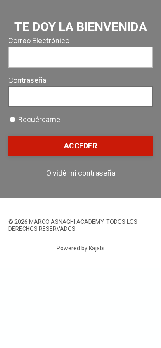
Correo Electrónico (38, 40)
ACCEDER (80, 145)
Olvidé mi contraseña (80, 173)
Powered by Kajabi (80, 248)
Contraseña (27, 80)
